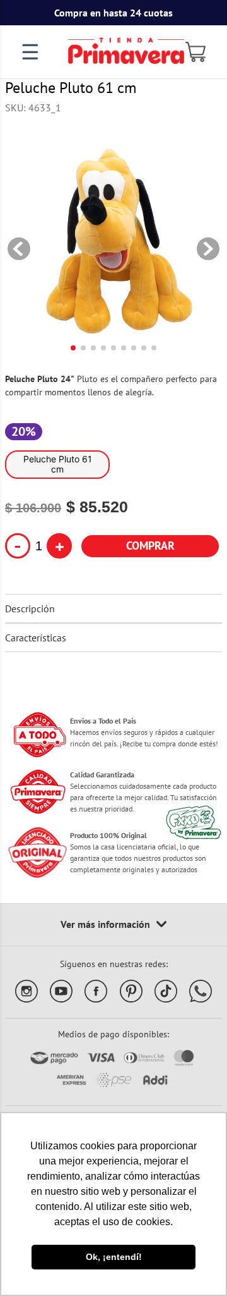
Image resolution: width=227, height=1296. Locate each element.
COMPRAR (150, 545)
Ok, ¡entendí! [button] (114, 1257)
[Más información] (113, 924)
